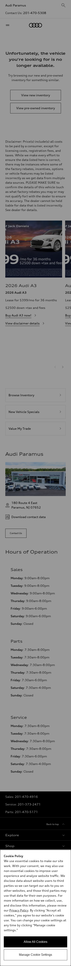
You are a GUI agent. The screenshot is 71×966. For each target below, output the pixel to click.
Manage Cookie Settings (35, 954)
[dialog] (35, 908)
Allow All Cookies (35, 941)
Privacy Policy (18, 910)
